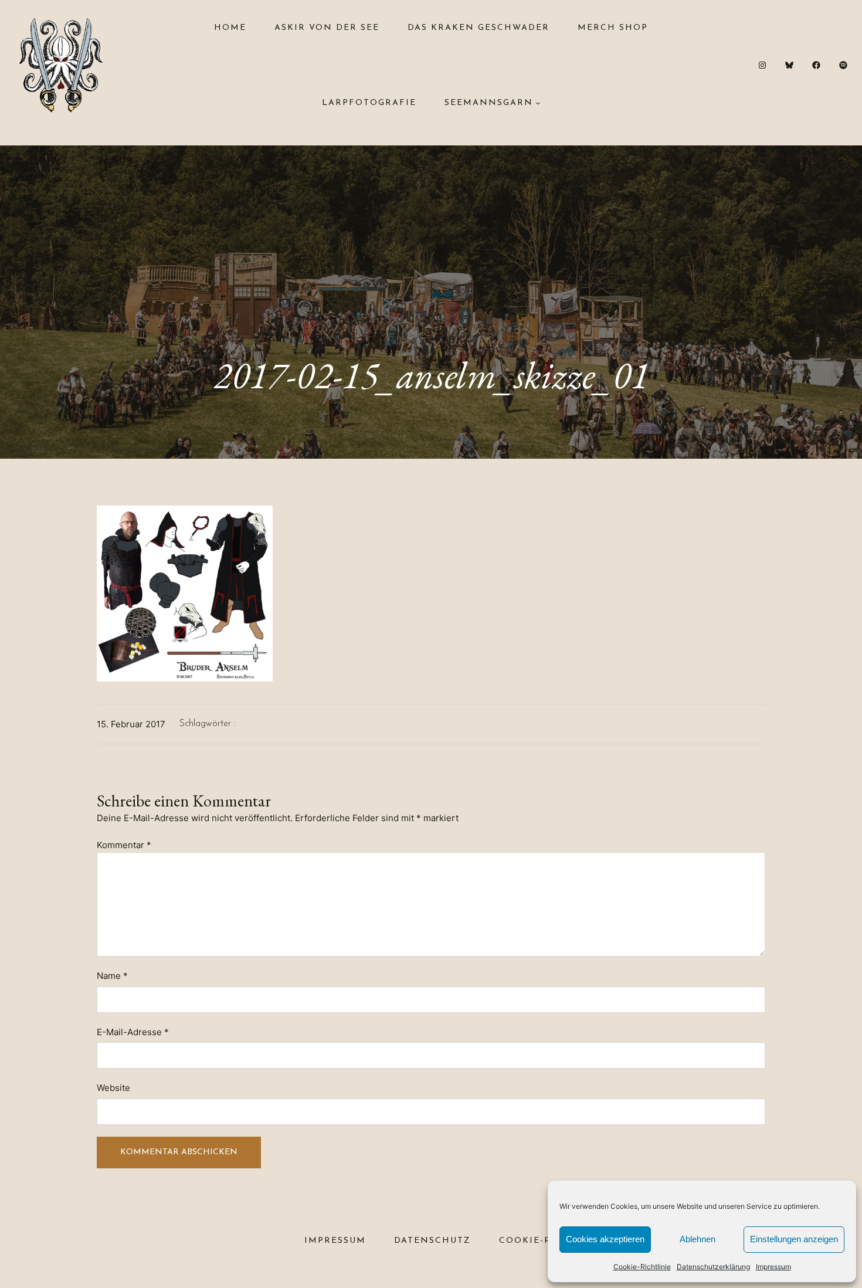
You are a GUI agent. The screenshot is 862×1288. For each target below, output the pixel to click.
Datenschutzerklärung (713, 1266)
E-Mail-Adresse (133, 1032)
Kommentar (124, 844)
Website (113, 1087)
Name (112, 975)
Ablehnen (697, 1239)
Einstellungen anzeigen (794, 1239)
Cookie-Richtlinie (642, 1266)
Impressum (773, 1266)
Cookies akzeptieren (605, 1239)
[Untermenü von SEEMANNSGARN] (537, 102)
